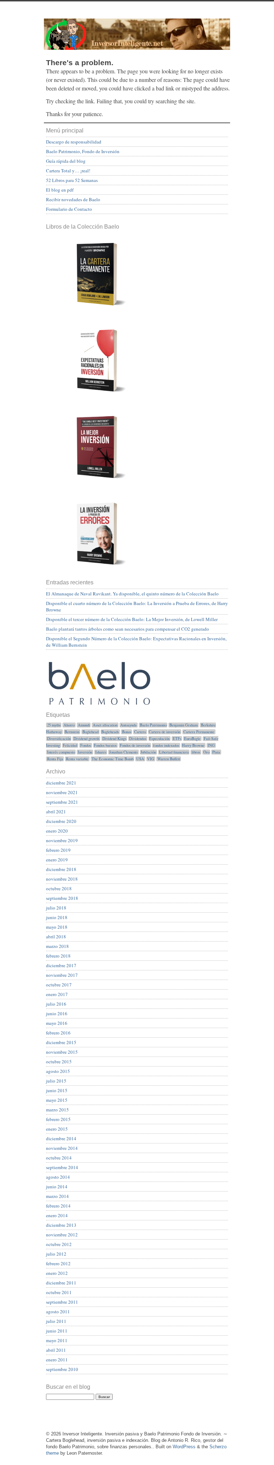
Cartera (140, 731)
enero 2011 (57, 1359)
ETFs (177, 738)
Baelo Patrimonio (153, 725)
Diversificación (59, 738)
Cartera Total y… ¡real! (68, 170)
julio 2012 (56, 1254)
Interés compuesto (61, 752)
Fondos (85, 745)
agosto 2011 (58, 1311)
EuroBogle (192, 738)
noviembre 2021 (62, 792)
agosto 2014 (58, 1177)
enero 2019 (57, 859)
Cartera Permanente (198, 731)
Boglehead (90, 731)
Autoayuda (128, 725)
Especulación (159, 738)
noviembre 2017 (62, 975)
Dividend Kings (114, 738)
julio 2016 (56, 1004)
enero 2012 (57, 1273)
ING (211, 745)
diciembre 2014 (61, 1138)
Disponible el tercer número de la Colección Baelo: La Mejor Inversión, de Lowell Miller (132, 619)
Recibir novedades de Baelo (73, 199)
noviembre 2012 (62, 1234)
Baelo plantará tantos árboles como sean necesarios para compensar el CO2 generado (127, 629)
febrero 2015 (58, 1119)
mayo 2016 (56, 1023)
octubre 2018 (59, 888)
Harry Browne (193, 745)
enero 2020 (57, 831)
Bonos (126, 731)
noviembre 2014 (62, 1148)
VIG (150, 758)
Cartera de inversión (164, 731)
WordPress (184, 1446)
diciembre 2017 (61, 965)
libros (196, 752)
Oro (206, 752)
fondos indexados (166, 745)
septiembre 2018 (62, 898)
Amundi (84, 725)
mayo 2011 (56, 1340)
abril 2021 (56, 811)
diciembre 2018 (61, 869)
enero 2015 (57, 1129)
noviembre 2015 (62, 1052)
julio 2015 (56, 1081)
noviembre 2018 (62, 879)
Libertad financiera (174, 752)
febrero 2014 (58, 1206)
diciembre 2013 (61, 1225)
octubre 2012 (59, 1244)
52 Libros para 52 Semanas (72, 180)
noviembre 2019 (62, 840)
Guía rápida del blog (66, 161)
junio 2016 (56, 1013)
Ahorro (69, 725)
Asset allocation (105, 725)
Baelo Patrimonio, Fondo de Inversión (83, 151)
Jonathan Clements (123, 752)
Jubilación (148, 752)
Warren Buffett (168, 758)
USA (140, 758)
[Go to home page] (137, 34)
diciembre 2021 (61, 783)
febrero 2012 (58, 1263)
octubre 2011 (59, 1292)
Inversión (85, 752)
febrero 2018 (58, 956)
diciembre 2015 (61, 1042)
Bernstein (72, 731)
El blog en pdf (59, 190)
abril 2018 (56, 936)
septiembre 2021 (62, 802)
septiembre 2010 (62, 1369)
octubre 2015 (59, 1061)
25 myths (54, 725)
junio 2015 (56, 1090)
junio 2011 (56, 1331)
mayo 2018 (56, 927)
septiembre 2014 (62, 1167)
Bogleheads (110, 731)
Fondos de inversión (135, 745)
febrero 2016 (58, 1032)
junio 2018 (56, 917)
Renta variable (77, 758)
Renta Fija (55, 758)
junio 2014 (56, 1186)
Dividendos (137, 738)
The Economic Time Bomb (112, 758)
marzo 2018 (57, 946)
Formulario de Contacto (69, 209)
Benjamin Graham (183, 725)
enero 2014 (57, 1215)
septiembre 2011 (62, 1302)
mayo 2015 (56, 1100)
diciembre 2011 (61, 1282)
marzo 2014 (57, 1196)
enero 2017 (57, 994)
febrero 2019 (58, 850)
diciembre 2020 (61, 821)
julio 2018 (56, 907)
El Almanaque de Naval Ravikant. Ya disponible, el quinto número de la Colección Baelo (132, 593)
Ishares (100, 752)
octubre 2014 (59, 1157)
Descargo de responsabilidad (73, 142)
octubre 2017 (59, 984)
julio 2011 (56, 1321)
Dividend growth (86, 738)
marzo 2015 (57, 1109)
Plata (216, 752)
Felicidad (70, 745)
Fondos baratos (105, 745)
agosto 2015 (58, 1071)
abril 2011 (56, 1350)
